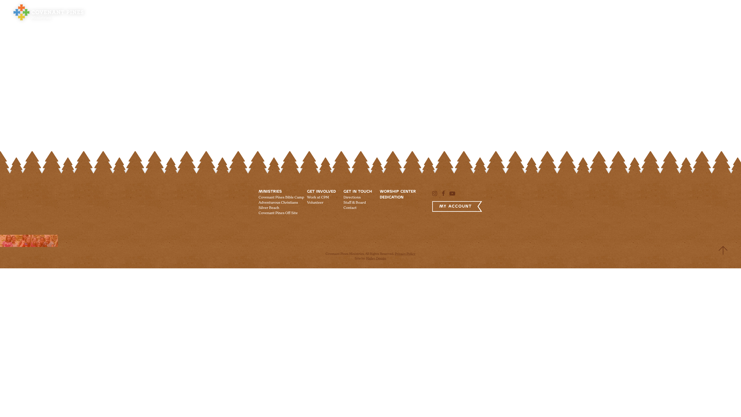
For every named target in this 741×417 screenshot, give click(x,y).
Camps (557, 15)
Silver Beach (269, 208)
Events (678, 15)
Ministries (270, 191)
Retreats (585, 15)
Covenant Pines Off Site (278, 213)
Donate (703, 15)
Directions (352, 197)
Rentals (613, 15)
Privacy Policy (405, 254)
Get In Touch (357, 191)
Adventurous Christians (278, 202)
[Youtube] (452, 193)
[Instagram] (434, 193)
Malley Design (376, 258)
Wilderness (646, 15)
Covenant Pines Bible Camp (281, 197)
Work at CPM (318, 197)
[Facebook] (443, 193)
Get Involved (321, 191)
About (533, 15)
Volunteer (315, 202)
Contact (350, 208)
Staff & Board (354, 202)
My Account (455, 206)
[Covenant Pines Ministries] (49, 20)
